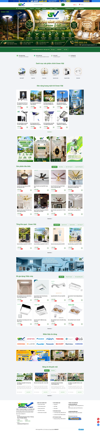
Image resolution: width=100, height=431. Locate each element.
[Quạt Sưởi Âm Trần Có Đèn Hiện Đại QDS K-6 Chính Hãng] (41, 287)
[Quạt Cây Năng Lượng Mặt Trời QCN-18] (24, 235)
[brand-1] (21, 339)
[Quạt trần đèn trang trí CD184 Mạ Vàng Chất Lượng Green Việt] (24, 201)
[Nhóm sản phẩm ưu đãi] (76, 102)
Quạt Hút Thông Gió (79, 166)
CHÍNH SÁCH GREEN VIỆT (42, 402)
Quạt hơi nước (64, 224)
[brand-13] (69, 344)
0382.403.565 (27, 421)
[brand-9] (30, 344)
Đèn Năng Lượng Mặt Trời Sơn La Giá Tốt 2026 (75, 383)
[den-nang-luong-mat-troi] (50, 28)
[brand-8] (21, 344)
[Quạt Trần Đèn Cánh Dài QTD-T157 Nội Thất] (58, 201)
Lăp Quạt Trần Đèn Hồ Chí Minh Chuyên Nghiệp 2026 (57, 383)
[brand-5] (59, 339)
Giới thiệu (55, 406)
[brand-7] (79, 339)
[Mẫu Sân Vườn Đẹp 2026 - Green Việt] (41, 377)
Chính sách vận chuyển (42, 412)
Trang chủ (55, 404)
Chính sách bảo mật (41, 406)
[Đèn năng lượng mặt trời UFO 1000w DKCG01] (35, 96)
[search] (63, 4)
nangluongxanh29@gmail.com (23, 423)
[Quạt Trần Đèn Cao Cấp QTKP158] (75, 201)
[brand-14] (79, 344)
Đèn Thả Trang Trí (69, 166)
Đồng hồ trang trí (69, 276)
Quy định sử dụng (41, 410)
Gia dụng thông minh (79, 276)
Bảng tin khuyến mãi (50, 367)
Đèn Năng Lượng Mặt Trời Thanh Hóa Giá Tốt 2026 (24, 383)
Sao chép (65, 49)
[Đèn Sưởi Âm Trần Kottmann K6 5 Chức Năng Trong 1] (24, 311)
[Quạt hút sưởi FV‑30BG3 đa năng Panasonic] (41, 311)
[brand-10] (40, 344)
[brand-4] (50, 339)
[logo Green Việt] (25, 405)
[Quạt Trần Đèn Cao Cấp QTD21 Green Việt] (41, 177)
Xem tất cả (49, 131)
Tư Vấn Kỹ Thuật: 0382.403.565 (59, 414)
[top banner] (50, 1)
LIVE (75, 4)
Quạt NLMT (57, 224)
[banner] (25, 149)
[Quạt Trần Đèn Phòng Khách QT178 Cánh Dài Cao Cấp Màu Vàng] (75, 177)
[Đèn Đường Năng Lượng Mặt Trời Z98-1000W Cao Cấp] (22, 116)
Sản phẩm (56, 408)
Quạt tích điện (72, 224)
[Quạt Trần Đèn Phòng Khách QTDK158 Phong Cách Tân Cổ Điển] (41, 201)
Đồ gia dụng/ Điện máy (24, 276)
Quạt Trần (54, 166)
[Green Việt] (22, 5)
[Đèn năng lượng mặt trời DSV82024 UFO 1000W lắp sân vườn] (62, 96)
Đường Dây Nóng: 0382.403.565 (60, 418)
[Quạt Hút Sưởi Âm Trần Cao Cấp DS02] (58, 287)
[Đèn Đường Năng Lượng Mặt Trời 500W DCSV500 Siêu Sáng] (49, 116)
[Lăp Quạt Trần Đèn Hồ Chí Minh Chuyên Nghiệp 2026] (58, 377)
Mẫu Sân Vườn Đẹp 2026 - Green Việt (41, 382)
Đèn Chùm (61, 166)
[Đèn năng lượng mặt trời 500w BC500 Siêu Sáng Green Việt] (35, 116)
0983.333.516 (19, 421)
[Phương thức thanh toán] (76, 418)
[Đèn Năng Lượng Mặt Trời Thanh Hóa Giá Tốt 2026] (24, 377)
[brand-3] (40, 339)
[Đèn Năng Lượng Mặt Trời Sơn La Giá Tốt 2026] (76, 377)
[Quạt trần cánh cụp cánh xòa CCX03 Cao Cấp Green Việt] (24, 177)
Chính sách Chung (41, 404)
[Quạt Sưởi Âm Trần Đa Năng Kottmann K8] (75, 287)
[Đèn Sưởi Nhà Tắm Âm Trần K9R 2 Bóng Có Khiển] (58, 311)
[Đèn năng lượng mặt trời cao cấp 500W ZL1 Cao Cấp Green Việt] (22, 96)
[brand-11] (50, 344)
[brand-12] (59, 344)
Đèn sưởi (61, 276)
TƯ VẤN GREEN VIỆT (56, 402)
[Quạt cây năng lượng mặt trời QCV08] (58, 235)
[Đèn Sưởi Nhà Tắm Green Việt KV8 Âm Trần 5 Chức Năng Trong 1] (24, 287)
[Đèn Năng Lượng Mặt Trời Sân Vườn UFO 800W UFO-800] (49, 96)
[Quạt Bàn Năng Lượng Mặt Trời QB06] (75, 235)
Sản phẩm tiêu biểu (23, 166)
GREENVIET (56, 429)
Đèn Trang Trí (80, 224)
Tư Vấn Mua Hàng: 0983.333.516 (60, 412)
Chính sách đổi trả (41, 408)
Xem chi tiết (28, 392)
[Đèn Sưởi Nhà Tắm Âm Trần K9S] (75, 311)
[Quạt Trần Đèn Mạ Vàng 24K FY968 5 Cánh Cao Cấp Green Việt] (58, 177)
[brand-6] (69, 339)
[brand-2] (30, 339)
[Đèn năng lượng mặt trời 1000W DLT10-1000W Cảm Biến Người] (62, 116)
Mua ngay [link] (53, 49)
